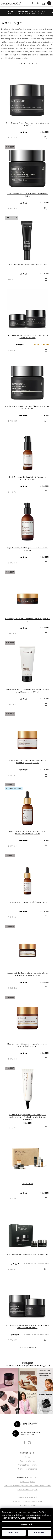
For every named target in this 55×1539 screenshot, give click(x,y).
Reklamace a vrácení (27, 1497)
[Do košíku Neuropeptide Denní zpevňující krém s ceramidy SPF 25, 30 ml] (46, 775)
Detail (45, 137)
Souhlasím (39, 1533)
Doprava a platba (27, 1482)
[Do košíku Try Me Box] (46, 1198)
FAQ (28, 1493)
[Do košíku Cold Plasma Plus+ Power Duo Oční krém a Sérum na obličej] (46, 350)
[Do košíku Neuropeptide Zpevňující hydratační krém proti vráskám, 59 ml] (46, 1058)
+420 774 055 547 (30, 1424)
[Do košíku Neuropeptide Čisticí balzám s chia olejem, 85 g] (46, 633)
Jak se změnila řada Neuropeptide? (26, 13)
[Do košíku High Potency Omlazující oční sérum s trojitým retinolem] (46, 491)
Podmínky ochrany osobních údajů (27, 1501)
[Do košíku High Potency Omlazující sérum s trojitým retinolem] (46, 562)
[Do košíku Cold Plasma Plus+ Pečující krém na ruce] (46, 279)
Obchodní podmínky (27, 1505)
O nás (27, 1457)
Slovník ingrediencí (27, 1469)
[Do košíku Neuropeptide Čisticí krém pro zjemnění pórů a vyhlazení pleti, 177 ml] (46, 704)
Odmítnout (13, 1533)
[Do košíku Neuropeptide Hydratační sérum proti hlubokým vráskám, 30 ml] (46, 846)
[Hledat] (33, 3)
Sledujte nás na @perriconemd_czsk (28, 1366)
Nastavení (26, 1524)
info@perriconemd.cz (30, 1433)
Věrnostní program (27, 1465)
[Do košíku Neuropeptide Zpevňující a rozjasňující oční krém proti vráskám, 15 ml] (46, 987)
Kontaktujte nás (27, 1461)
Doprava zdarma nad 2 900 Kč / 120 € (26, 11)
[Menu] (49, 3)
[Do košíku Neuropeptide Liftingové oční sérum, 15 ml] (46, 917)
